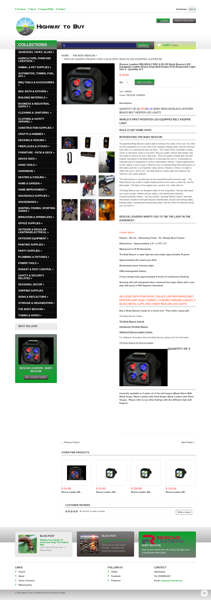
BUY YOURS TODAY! (35, 377)
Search (22, 572)
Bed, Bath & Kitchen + (33, 91)
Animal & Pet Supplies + (34, 67)
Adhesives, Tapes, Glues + (36, 52)
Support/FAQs (47, 9)
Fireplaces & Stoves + (34, 146)
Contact (61, 9)
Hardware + (26, 171)
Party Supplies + (30, 250)
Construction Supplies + (36, 128)
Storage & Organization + (36, 303)
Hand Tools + (27, 165)
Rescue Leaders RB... (71, 492)
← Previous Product (70, 442)
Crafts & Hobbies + (31, 134)
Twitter (114, 572)
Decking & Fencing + (32, 140)
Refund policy (25, 585)
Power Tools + (28, 263)
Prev (65, 98)
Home (65, 55)
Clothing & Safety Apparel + (31, 120)
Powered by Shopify (57, 593)
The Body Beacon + (85, 55)
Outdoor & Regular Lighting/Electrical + (33, 231)
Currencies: (181, 9)
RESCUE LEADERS (136, 95)
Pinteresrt (115, 580)
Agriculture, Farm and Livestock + (34, 59)
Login (164, 20)
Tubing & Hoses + (30, 315)
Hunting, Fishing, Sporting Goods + (36, 209)
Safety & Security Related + (31, 277)
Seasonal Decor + (31, 284)
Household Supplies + (33, 195)
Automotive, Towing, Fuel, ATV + (36, 75)
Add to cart (144, 82)
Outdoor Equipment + (33, 238)
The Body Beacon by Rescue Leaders (136, 343)
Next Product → (188, 442)
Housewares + (28, 202)
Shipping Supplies (30, 290)
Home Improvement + (32, 189)
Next (110, 98)
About (33, 9)
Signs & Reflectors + (33, 297)
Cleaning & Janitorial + (34, 112)
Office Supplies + (30, 223)
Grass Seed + (27, 158)
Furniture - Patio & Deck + (36, 152)
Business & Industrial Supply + (34, 105)
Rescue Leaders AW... (106, 492)
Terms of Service (27, 580)
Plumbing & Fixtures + (33, 257)
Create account (184, 20)
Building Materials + (32, 97)
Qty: (121, 82)
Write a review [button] (184, 512)
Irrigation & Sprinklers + (36, 217)
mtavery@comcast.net (171, 580)
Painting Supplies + (31, 244)
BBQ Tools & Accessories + (36, 84)
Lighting (127, 91)
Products (21, 9)
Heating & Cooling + (32, 177)
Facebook (115, 576)
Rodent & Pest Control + (36, 269)
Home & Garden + (30, 183)
